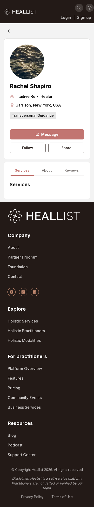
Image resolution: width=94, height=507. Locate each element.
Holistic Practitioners (26, 330)
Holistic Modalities (24, 340)
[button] (20, 11)
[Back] (8, 31)
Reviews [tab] (72, 171)
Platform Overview (25, 368)
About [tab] (47, 171)
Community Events (25, 397)
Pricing (14, 387)
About (13, 247)
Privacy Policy (32, 497)
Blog (12, 435)
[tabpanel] (47, 187)
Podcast (15, 445)
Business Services (24, 407)
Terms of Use (62, 497)
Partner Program (23, 257)
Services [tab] (22, 171)
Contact (15, 276)
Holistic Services (23, 321)
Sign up (84, 17)
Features (15, 378)
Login (66, 17)
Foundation (18, 266)
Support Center (22, 454)
